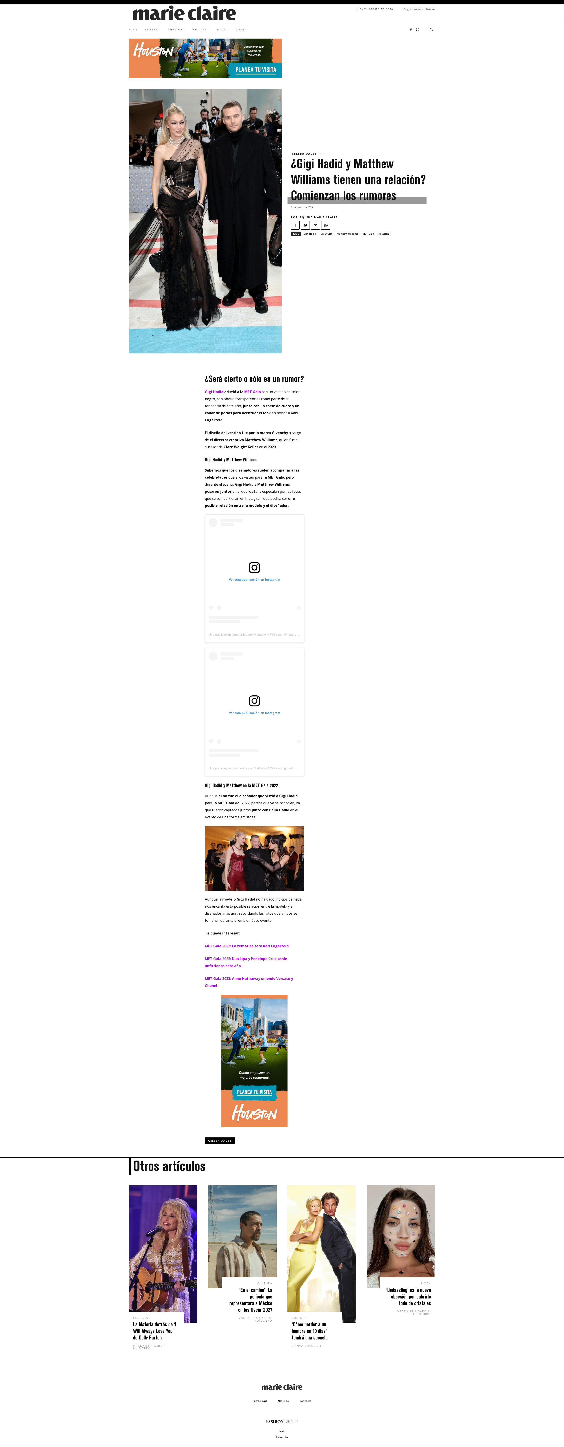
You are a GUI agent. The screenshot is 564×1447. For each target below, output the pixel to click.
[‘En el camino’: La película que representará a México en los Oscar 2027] (242, 1236)
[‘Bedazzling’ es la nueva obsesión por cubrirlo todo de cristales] (401, 1236)
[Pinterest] (315, 225)
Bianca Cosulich (306, 1346)
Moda (426, 1283)
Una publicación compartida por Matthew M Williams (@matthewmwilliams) (261, 634)
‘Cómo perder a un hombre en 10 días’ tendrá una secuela (310, 1331)
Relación (383, 233)
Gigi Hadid (310, 233)
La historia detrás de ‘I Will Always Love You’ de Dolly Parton (154, 1331)
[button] (431, 30)
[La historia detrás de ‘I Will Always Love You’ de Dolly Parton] (163, 1254)
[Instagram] (417, 29)
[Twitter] (305, 225)
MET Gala (368, 233)
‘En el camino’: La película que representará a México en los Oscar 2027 (250, 1299)
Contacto (305, 1400)
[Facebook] (411, 29)
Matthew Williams (347, 233)
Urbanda (282, 1437)
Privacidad (260, 1400)
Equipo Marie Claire (319, 217)
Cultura (140, 1318)
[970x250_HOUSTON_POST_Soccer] (205, 77)
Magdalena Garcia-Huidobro (150, 1347)
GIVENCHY (326, 233)
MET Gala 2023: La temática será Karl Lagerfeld (247, 946)
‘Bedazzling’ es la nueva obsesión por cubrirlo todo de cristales (408, 1296)
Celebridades (304, 153)
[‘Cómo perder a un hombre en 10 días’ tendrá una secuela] (321, 1254)
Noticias (283, 1400)
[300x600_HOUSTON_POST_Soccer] (254, 1130)
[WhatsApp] (325, 225)
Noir (282, 1431)
